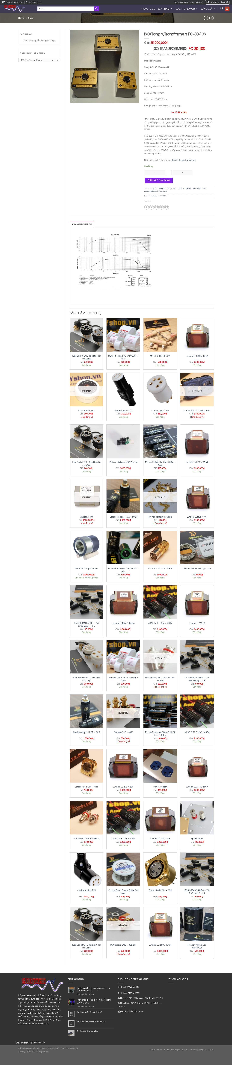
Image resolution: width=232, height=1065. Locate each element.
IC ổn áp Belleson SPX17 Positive (123, 462)
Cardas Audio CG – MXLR (160, 568)
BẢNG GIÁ (206, 8)
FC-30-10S (162, 196)
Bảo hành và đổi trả (69, 1048)
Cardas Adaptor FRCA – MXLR (123, 517)
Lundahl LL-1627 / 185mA (123, 623)
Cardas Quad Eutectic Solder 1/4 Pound (123, 891)
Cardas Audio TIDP (160, 410)
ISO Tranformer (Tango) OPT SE (164, 188)
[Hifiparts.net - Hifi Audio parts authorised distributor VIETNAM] (17, 9)
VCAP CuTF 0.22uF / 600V (197, 732)
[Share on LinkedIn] (166, 207)
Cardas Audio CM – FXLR (160, 890)
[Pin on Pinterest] (161, 207)
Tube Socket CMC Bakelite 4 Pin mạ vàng (86, 463)
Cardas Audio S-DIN (123, 410)
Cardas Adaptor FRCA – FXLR (86, 732)
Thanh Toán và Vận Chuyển (47, 1048)
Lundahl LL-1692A (197, 623)
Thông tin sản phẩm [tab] (82, 224)
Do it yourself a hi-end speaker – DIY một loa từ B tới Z (93, 989)
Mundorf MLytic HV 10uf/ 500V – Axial (160, 463)
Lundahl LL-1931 (86, 517)
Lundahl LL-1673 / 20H (123, 787)
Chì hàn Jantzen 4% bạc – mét (197, 568)
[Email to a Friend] (156, 207)
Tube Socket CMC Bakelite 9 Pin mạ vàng (86, 946)
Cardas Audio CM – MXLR (86, 787)
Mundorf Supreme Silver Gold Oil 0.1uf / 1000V (160, 733)
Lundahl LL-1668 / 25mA (197, 462)
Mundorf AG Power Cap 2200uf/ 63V (123, 570)
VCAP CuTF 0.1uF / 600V (123, 838)
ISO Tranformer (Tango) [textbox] (37, 60)
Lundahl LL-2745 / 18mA (197, 787)
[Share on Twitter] (151, 207)
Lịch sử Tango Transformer (184, 160)
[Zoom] (73, 99)
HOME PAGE (148, 8)
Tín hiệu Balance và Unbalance (91, 1021)
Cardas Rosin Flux (86, 410)
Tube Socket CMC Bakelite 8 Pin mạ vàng (86, 357)
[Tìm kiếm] (221, 8)
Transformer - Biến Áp (183, 188)
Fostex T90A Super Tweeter (86, 568)
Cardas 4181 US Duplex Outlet (197, 410)
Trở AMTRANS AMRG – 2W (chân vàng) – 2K (197, 891)
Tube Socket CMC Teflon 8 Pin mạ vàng (86, 679)
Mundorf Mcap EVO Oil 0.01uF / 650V (123, 679)
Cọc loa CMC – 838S (123, 732)
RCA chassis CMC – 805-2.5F (123, 945)
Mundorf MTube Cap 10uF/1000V (197, 946)
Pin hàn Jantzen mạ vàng (160, 517)
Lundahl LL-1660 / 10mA (160, 945)
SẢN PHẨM (164, 8)
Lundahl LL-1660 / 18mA (197, 356)
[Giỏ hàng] (227, 8)
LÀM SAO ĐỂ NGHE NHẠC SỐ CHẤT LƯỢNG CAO (94, 1001)
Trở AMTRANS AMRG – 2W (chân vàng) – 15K (86, 624)
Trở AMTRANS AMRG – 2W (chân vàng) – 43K (197, 679)
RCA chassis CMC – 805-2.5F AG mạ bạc (160, 679)
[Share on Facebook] (146, 207)
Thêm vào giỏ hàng (159, 180)
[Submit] (96, 8)
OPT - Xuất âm (197, 188)
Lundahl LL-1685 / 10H (197, 517)
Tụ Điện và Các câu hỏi (87, 1031)
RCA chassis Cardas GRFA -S (86, 838)
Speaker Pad (197, 838)
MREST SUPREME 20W (160, 356)
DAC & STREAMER (185, 8)
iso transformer (153, 196)
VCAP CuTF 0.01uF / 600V (160, 623)
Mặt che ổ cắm (160, 787)
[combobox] (39, 60)
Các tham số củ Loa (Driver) (89, 1012)
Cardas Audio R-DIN (86, 890)
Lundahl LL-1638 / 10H (160, 838)
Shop (30, 17)
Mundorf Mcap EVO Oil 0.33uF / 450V (123, 357)
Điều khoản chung (26, 1048)
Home (21, 17)
